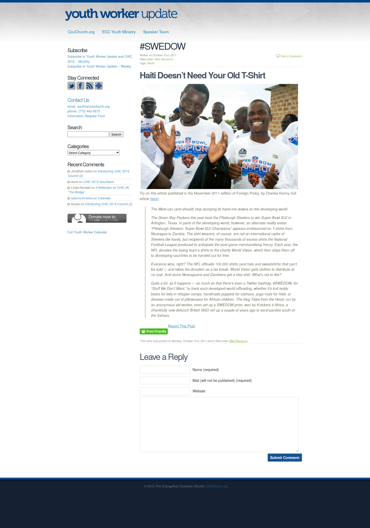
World (150, 63)
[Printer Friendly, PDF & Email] (154, 330)
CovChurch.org (81, 31)
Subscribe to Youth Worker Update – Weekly (99, 66)
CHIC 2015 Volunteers (98, 181)
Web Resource (164, 59)
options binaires (82, 198)
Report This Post (181, 325)
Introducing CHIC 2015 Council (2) (108, 204)
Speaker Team (156, 31)
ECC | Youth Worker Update (121, 14)
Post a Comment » (292, 56)
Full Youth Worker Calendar (87, 232)
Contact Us (78, 99)
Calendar (104, 198)
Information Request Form (86, 115)
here (154, 198)
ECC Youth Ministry (119, 31)
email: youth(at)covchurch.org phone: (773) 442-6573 (88, 108)
